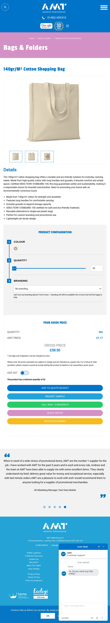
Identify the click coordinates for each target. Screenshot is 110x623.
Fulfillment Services (34, 556)
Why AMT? (34, 562)
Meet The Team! (34, 565)
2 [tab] (49, 507)
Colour (19, 241)
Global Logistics (34, 553)
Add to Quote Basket (55, 388)
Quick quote (55, 413)
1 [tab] (44, 507)
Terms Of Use (34, 577)
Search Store (5, 7)
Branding (21, 280)
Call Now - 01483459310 (55, 404)
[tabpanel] (55, 475)
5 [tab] (65, 507)
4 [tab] (60, 507)
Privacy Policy (34, 574)
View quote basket (55, 421)
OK (47, 616)
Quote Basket (67, 26)
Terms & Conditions (33, 580)
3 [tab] (55, 507)
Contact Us (34, 559)
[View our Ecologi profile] (41, 593)
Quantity (20, 260)
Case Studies (34, 569)
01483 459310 (56, 17)
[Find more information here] (83, 582)
